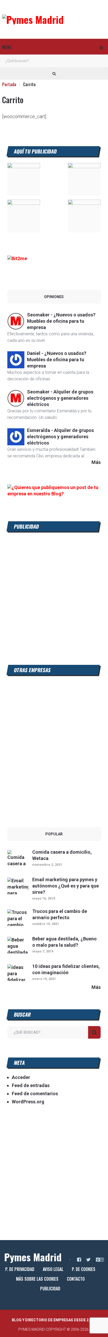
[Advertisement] (54, 592)
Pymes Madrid (33, 1257)
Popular (54, 834)
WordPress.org (28, 1101)
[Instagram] (102, 1259)
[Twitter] (88, 1259)
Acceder (21, 1077)
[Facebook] (79, 1259)
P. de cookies (83, 1269)
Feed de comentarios (35, 1093)
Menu (7, 47)
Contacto (76, 1279)
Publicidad (50, 1288)
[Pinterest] (98, 1259)
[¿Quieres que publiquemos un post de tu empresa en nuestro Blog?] (54, 493)
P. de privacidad (19, 1269)
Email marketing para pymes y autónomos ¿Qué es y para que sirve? (65, 886)
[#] (23, 166)
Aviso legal (53, 1269)
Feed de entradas (31, 1085)
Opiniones (54, 297)
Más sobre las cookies (37, 1279)
